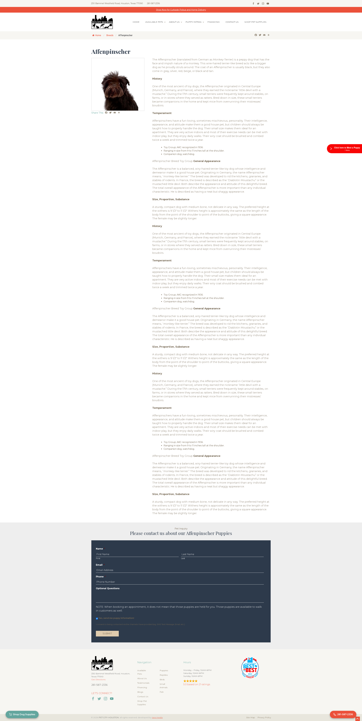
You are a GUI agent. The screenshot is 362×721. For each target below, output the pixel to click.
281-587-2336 (153, 3)
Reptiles (164, 675)
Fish (162, 692)
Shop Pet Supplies (255, 22)
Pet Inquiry (181, 528)
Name (100, 548)
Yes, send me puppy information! (116, 618)
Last (183, 558)
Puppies (164, 670)
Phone (101, 576)
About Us (174, 22)
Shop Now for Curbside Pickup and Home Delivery (181, 9)
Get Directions (98, 679)
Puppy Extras (194, 22)
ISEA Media (157, 717)
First (98, 558)
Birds (162, 679)
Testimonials (143, 683)
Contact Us (232, 22)
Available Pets (154, 22)
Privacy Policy (264, 717)
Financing (213, 22)
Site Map (250, 717)
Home (136, 22)
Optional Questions (107, 588)
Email (100, 565)
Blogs (140, 692)
